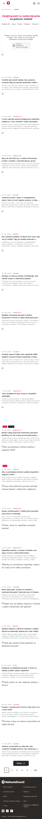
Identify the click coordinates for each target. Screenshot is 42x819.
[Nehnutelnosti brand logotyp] (4, 3)
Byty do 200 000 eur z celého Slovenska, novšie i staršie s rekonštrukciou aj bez (20, 159)
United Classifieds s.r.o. (18, 816)
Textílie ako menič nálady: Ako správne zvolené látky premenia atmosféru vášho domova (20, 81)
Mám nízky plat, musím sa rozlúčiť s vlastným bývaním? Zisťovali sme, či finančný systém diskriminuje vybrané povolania (21, 591)
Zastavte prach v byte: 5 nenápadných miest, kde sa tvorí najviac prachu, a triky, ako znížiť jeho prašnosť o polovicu (20, 199)
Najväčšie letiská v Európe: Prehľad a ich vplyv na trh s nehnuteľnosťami (19, 551)
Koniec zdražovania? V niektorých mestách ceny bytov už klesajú (20, 512)
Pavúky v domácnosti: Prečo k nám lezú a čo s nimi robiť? (21, 708)
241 (35, 770)
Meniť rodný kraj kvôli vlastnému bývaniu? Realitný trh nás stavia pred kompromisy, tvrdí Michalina (20, 434)
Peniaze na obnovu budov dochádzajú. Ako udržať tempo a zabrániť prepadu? (20, 277)
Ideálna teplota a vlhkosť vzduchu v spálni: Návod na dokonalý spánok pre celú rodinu (20, 630)
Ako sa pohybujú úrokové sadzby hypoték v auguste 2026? (21, 473)
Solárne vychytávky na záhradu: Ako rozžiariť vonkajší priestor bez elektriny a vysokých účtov (20, 747)
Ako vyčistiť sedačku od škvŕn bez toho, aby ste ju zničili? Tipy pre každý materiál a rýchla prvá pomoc (21, 238)
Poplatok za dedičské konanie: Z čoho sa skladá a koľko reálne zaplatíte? (19, 669)
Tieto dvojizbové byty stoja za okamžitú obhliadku (19, 395)
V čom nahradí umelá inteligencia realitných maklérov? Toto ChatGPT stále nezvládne (21, 120)
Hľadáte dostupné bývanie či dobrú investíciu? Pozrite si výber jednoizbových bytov (20, 316)
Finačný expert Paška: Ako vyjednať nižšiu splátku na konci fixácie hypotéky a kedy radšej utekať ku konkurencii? (20, 355)
